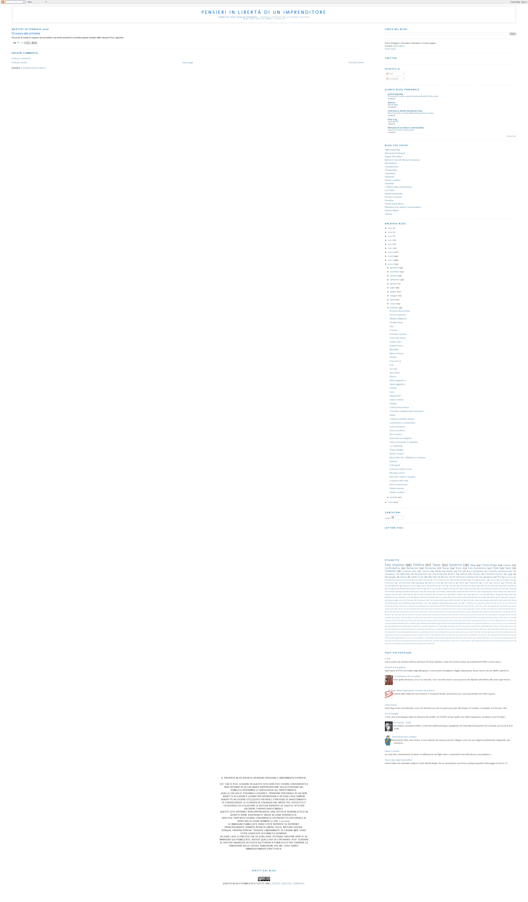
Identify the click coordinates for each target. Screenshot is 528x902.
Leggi (509, 574)
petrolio (503, 641)
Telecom (426, 571)
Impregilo (481, 618)
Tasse (436, 565)
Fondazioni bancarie (447, 615)
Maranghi (437, 623)
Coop (511, 580)
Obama (403, 577)
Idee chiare (395, 373)
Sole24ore (421, 600)
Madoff (403, 589)
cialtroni (469, 638)
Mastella (462, 623)
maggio (394, 296)
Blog (472, 565)
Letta (469, 595)
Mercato (445, 577)
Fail (515, 612)
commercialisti (480, 638)
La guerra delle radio (399, 481)
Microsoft (406, 597)
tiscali (422, 644)
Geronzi (479, 615)
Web (397, 586)
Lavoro (507, 565)
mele (511, 589)
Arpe (397, 606)
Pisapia (485, 629)
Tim (485, 635)
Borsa (445, 568)
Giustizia (388, 618)
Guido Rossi (423, 618)
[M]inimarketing (435, 638)
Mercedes (508, 595)
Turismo (436, 580)
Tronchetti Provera (494, 574)
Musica (490, 577)
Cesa (405, 609)
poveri (511, 641)
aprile (393, 300)
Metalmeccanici (391, 597)
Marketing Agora (450, 623)
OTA (493, 626)
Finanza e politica (392, 180)
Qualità (407, 632)
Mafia (395, 623)
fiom (387, 641)
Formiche (461, 615)
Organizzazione (416, 589)
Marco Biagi (495, 595)
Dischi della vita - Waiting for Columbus (408, 458)
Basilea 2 (483, 580)
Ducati (433, 612)
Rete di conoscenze (398, 485)
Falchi (389, 615)
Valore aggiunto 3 (398, 384)
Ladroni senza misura (399, 407)
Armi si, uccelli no (397, 431)
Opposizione (396, 629)
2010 (390, 248)
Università (484, 589)
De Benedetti (392, 612)
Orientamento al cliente (412, 629)
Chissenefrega (489, 565)
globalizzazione (412, 641)
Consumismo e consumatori (402, 423)
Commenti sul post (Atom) (33, 68)
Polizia (492, 629)
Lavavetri (455, 620)
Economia (430, 568)
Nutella (486, 626)
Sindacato (390, 571)
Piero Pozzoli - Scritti (401, 723)
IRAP (467, 618)
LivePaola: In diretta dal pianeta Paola (405, 111)
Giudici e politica (397, 492)
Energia (393, 404)
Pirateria (475, 629)
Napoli (452, 626)
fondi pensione (397, 641)
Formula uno (441, 595)
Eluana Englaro (465, 612)
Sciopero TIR (446, 589)
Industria (388, 620)
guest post (432, 641)
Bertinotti (434, 586)
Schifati (393, 388)
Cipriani (439, 592)
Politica (418, 565)
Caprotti (452, 586)
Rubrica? (394, 461)
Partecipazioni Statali (451, 629)
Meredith (388, 626)
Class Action (424, 609)
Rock (435, 632)
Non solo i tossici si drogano (403, 477)
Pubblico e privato (391, 751)
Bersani (415, 606)
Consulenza (444, 609)
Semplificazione (507, 632)
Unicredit (472, 589)
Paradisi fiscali (396, 323)
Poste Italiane (429, 597)
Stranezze (396, 635)
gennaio (394, 497)
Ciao (392, 326)
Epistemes (389, 177)
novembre (395, 272)
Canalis (484, 606)
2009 (391, 252)
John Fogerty (429, 620)
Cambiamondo (391, 167)
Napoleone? (395, 396)
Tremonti (426, 580)
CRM (469, 606)
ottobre (394, 276)
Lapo (447, 620)
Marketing (405, 574)
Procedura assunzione (401, 580)
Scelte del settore (398, 338)
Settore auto (395, 342)
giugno (393, 292)
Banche (449, 571)
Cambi (476, 606)
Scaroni (467, 632)
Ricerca (393, 377)
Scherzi (475, 632)
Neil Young (462, 626)
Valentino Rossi (498, 589)
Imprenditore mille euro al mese (501, 618)
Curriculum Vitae (409, 571)
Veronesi (388, 638)
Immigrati (392, 589)
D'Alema (496, 609)
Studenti (406, 635)
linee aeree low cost (454, 641)
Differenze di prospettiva (394, 667)
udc (459, 603)
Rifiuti (492, 597)
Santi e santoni (396, 400)
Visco (458, 568)
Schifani (484, 632)
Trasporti (493, 635)
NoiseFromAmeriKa (393, 194)
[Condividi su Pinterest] (36, 42)
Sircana (410, 600)
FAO (509, 612)
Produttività (466, 597)
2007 (390, 260)
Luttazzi (388, 623)
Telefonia (437, 635)
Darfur (513, 609)
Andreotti (388, 606)
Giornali (511, 615)
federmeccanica (410, 586)
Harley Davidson (509, 586)
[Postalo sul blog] (28, 42)
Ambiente (464, 580)
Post (390, 74)
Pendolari (466, 629)
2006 (391, 264)
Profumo (398, 632)
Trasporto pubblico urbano (402, 419)
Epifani (476, 612)
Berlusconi (412, 568)
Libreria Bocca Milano (492, 620)
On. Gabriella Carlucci (505, 626)
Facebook (428, 595)
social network (450, 580)
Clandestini (413, 609)
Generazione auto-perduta (404, 737)
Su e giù (393, 369)
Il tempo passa (390, 705)
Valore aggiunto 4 (398, 380)
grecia (423, 641)
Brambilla (452, 606)
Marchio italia (434, 583)
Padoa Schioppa (467, 577)
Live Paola (389, 190)
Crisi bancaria (465, 586)
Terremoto (448, 635)
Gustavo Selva (442, 618)
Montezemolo (421, 574)
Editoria (410, 595)
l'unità (441, 641)
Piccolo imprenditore (394, 204)
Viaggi (396, 638)
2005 (390, 502)
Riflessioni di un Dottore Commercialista (406, 128)
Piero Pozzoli (432, 589)
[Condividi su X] (30, 42)
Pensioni (476, 574)
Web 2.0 (423, 638)
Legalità (465, 620)
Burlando (411, 592)
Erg (483, 612)
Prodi (496, 568)
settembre (395, 280)
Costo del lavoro (397, 427)
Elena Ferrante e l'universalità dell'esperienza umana (411, 113)
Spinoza (391, 103)
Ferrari (407, 615)
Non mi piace (396, 434)
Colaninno (460, 592)
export (505, 600)
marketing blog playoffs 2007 (415, 603)
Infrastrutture (400, 620)
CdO (398, 609)
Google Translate (401, 618)
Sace (450, 632)
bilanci (453, 638)
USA (469, 600)
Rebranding (393, 105)
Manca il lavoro (396, 353)
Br (445, 606)
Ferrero (416, 615)
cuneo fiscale (494, 638)
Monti (427, 626)
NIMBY (444, 626)
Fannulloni (398, 615)
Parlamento (474, 583)
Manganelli (426, 623)
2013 (390, 236)
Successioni (434, 600)
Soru (417, 580)
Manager (416, 623)
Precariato (443, 597)
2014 (390, 232)
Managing (420, 583)
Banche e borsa (397, 454)
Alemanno (490, 603)
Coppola (484, 592)
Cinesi (502, 580)
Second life (494, 632)
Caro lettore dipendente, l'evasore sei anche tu (413, 691)
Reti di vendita (480, 597)
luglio (392, 288)
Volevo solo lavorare (409, 638)
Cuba (488, 609)
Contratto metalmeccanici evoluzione (407, 411)
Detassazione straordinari (410, 612)
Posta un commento (21, 58)
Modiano (408, 626)
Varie (508, 568)
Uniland (503, 635)
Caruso (493, 580)
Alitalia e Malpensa (398, 319)
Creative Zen (479, 609)
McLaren (471, 623)
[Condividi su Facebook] (33, 42)
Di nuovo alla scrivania (400, 311)
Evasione (509, 577)
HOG (453, 618)
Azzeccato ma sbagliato (401, 438)
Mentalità (394, 350)
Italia (419, 620)
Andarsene (509, 603)
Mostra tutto (511, 136)
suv (402, 644)
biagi (446, 638)
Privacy (454, 597)
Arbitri (392, 415)
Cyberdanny (390, 173)
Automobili (437, 574)
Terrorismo (459, 635)
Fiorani (433, 615)
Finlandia (424, 615)
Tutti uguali (395, 465)
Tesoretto (471, 635)
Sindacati (509, 583)
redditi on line (417, 577)
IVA (473, 618)
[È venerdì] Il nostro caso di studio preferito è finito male (413, 96)
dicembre (394, 268)
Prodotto (388, 632)
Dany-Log (392, 119)
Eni (418, 595)
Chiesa (429, 592)
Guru (432, 618)
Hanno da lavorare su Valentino (404, 442)
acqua (476, 600)
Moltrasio (419, 626)
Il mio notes (390, 49)
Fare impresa (394, 565)
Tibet (479, 635)
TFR (457, 589)
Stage (387, 635)
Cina (481, 577)
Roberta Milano (392, 211)
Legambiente (476, 620)
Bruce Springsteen (475, 571)
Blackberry (425, 606)
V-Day (511, 635)
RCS (499, 577)
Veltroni (463, 574)
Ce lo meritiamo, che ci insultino (406, 676)
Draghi (477, 586)
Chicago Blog (391, 170)
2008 (390, 256)
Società (388, 586)
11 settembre (470, 603)
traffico (429, 644)
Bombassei (436, 606)
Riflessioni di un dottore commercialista (403, 207)
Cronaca (393, 330)
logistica (468, 641)
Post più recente (19, 63)
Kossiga (439, 620)
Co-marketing (396, 446)
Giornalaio (389, 184)
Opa (386, 629)
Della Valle (432, 577)
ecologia (505, 638)
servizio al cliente (391, 644)
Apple (401, 592)
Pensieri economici (393, 197)
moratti (477, 641)
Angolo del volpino (393, 157)
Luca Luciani (480, 595)
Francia (470, 615)
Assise (423, 586)
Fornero (487, 586)
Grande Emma (396, 346)
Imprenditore (399, 46)
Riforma (427, 632)
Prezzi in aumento (398, 315)
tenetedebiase (411, 644)
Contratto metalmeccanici (500, 571)
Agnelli (480, 603)
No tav (471, 626)
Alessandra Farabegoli (395, 153)
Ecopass (454, 612)
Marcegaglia (390, 577)
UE (464, 589)
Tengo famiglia (396, 450)
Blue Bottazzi (391, 163)
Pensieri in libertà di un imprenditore (264, 12)
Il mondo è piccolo (398, 334)
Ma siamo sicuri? (397, 473)
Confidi (435, 609)
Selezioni (497, 583)
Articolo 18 (406, 606)
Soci (392, 365)
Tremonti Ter (457, 600)
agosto (393, 284)
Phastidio (389, 200)
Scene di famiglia (390, 714)
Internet (411, 620)
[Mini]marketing (392, 150)
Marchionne (449, 583)
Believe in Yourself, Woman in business (402, 160)
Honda (460, 618)
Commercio (473, 592)
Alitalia (438, 571)
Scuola (486, 583)
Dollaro (425, 612)
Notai (478, 626)
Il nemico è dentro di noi (401, 469)
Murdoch (435, 626)
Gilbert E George (498, 615)
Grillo (496, 586)
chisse (461, 638)
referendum (390, 592)
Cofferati (449, 592)
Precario (501, 629)
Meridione (398, 626)
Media (479, 623)
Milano (417, 597)
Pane (426, 629)
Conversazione (457, 609)
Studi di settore (419, 635)
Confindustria (392, 568)
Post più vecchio (356, 63)
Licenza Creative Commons (287, 884)
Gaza (392, 392)
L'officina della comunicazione (398, 187)
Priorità (393, 357)
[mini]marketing (395, 94)
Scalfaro (457, 632)
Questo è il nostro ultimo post (401, 130)
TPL (429, 635)
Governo (455, 565)
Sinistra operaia (397, 488)
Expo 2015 (501, 612)
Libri (386, 580)
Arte (473, 580)
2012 (390, 240)
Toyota (446, 600)
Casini (420, 592)
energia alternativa (491, 600)
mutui (484, 641)
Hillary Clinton (457, 595)
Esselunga (491, 612)
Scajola (502, 597)
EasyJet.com (443, 612)
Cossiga (468, 609)
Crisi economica (477, 568)
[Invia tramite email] (25, 42)
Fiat (459, 571)
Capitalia (493, 606)
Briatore (462, 606)
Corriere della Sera (499, 592)
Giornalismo (390, 574)
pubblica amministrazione (443, 603)
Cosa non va (395, 361)
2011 (390, 244)
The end (386, 659)
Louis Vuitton (509, 620)
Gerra (487, 615)
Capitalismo (504, 606)
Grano (412, 618)
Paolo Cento (435, 629)
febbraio (394, 308)
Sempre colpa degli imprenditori (397, 760)
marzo (393, 304)
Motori (461, 583)
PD (454, 577)
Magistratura (405, 623)
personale (493, 641)
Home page (187, 63)
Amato (499, 603)
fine (512, 638)
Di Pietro (399, 595)
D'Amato (505, 609)
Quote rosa (417, 632)
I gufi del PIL (393, 122)
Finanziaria (389, 583)
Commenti (393, 79)
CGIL (443, 586)
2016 (390, 228)
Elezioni (451, 574)
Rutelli (442, 632)
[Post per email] (14, 43)
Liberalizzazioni (405, 583)
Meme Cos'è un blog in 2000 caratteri (499, 623)
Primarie (510, 629)
